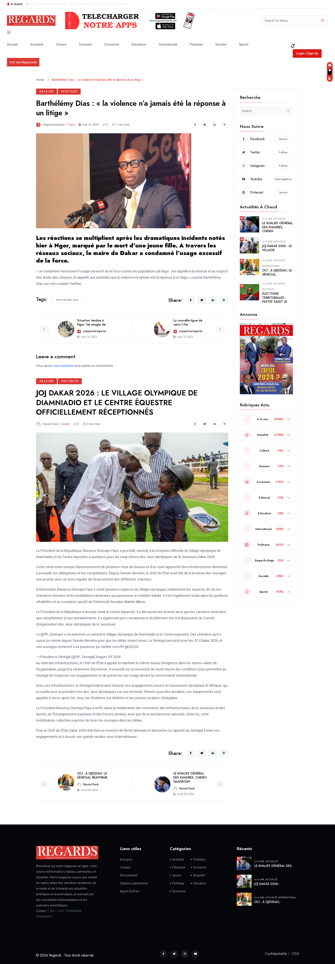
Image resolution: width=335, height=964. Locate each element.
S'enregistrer (283, 179)
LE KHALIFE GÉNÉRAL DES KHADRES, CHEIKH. (277, 227)
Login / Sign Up (307, 53)
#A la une (46, 91)
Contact (125, 867)
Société (220, 44)
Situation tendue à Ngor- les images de (91, 322)
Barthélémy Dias (67, 300)
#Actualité (70, 381)
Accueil (12, 44)
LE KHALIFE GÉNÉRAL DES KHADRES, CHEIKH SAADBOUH (189, 777)
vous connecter (63, 366)
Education (139, 44)
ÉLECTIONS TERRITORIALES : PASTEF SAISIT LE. (275, 297)
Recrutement (128, 875)
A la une (267, 219)
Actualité (36, 44)
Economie (111, 44)
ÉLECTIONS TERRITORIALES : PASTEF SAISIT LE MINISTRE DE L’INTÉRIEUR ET (80, 4)
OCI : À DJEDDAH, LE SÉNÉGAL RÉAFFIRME (92, 775)
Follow (283, 152)
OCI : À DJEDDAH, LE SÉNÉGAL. (277, 272)
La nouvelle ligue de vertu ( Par (187, 322)
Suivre (283, 139)
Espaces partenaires (134, 883)
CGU (295, 953)
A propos (126, 859)
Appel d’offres (129, 891)
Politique (196, 44)
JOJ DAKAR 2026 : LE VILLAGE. (277, 248)
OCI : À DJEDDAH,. (267, 902)
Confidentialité (276, 953)
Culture (61, 44)
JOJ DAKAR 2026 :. (267, 884)
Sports (244, 44)
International (168, 44)
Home (41, 80)
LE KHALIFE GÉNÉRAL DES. (273, 866)
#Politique (69, 91)
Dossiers (85, 44)
